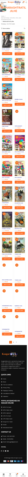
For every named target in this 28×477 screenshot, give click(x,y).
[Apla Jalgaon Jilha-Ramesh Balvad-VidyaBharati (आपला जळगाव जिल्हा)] (7, 168)
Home (2, 16)
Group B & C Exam (8, 422)
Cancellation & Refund (8, 393)
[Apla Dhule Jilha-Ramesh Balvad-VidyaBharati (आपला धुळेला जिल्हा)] (20, 143)
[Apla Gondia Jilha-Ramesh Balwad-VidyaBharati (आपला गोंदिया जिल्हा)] (20, 66)
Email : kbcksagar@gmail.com (10, 442)
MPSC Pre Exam (7, 407)
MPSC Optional (7, 413)
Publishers (5, 396)
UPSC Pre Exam (7, 416)
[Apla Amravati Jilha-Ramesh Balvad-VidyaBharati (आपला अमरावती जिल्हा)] (20, 40)
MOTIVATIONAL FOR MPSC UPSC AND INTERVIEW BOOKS (11, 18)
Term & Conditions (8, 384)
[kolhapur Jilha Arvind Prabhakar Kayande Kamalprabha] (20, 194)
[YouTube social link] (5, 451)
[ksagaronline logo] (10, 354)
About (4, 382)
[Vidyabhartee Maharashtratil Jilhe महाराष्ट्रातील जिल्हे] (7, 321)
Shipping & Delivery (8, 390)
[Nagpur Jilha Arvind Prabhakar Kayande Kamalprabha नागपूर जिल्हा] (20, 219)
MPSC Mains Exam (8, 410)
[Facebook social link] (1, 451)
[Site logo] (14, 2)
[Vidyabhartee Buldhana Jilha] (20, 322)
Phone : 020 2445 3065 (9, 436)
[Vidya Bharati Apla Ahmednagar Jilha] (20, 117)
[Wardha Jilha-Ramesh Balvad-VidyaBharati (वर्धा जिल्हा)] (20, 297)
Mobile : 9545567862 (8, 439)
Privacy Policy (6, 387)
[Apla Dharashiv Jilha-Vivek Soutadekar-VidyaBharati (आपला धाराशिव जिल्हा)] (7, 65)
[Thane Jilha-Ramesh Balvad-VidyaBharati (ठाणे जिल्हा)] (20, 271)
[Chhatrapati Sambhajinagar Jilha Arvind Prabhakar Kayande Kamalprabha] (7, 194)
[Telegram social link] (8, 451)
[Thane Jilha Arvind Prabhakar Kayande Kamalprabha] (20, 245)
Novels (5, 424)
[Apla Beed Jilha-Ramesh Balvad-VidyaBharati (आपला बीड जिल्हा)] (7, 143)
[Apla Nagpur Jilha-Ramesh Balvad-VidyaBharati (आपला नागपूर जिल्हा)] (20, 168)
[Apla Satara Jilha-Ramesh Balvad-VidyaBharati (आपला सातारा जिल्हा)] (7, 271)
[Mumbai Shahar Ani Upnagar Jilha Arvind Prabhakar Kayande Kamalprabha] (7, 219)
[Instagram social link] (3, 451)
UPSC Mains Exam (7, 419)
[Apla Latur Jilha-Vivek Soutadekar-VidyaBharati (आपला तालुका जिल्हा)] (7, 91)
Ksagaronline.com (5, 361)
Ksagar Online (11, 457)
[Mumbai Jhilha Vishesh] (20, 90)
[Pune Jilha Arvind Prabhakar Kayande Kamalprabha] (7, 245)
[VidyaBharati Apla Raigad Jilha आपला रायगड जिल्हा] (7, 296)
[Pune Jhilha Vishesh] (7, 117)
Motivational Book (7, 427)
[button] (7, 53)
